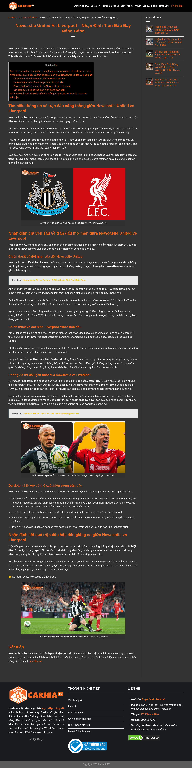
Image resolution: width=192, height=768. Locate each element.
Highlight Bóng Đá (110, 6)
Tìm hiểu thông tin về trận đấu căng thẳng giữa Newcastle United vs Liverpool (50, 71)
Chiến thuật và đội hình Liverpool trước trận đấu (38, 82)
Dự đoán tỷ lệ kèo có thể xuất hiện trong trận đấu (39, 90)
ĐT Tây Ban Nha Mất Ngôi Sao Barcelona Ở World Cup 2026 (167, 54)
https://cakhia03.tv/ (153, 699)
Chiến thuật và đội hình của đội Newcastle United (39, 78)
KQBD (138, 6)
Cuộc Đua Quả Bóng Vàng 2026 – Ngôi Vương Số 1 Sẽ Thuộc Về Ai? (167, 69)
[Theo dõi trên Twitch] (42, 739)
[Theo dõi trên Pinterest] (34, 739)
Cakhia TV (14, 17)
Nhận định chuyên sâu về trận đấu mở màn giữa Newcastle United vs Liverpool (51, 75)
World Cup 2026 (81, 6)
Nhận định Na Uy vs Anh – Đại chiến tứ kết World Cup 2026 (168, 42)
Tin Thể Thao (177, 6)
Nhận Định (164, 6)
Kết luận (14, 97)
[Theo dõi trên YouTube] (38, 739)
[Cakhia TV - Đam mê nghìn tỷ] (21, 6)
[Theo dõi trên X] (30, 739)
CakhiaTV (95, 6)
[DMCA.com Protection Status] (144, 737)
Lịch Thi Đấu (127, 6)
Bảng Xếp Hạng (150, 6)
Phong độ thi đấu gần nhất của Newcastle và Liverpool (41, 86)
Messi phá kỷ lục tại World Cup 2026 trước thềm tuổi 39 (167, 29)
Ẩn (56, 65)
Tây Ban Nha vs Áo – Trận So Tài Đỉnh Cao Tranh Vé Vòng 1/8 (167, 82)
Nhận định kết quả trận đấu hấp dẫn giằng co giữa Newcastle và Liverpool (48, 93)
